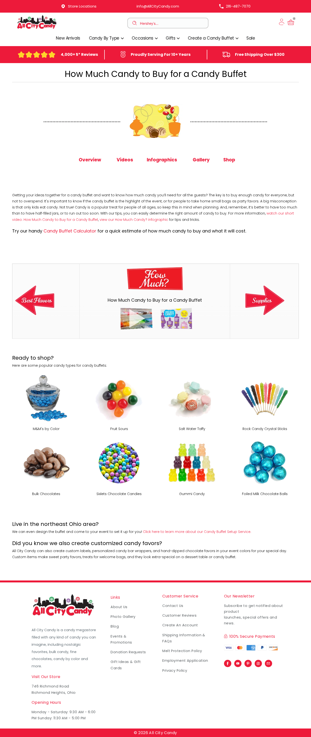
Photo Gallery (123, 616)
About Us (119, 607)
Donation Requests (128, 652)
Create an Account (180, 625)
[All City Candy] (37, 28)
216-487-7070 (238, 6)
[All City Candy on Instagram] (258, 662)
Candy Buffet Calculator (69, 231)
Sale (250, 38)
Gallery (201, 160)
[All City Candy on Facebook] (227, 662)
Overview (90, 160)
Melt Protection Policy (182, 650)
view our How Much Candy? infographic (134, 219)
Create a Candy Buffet (211, 38)
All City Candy (163, 733)
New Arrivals (68, 38)
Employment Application (185, 660)
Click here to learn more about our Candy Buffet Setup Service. (197, 531)
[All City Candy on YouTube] (238, 662)
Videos (125, 160)
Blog (115, 626)
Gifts (171, 38)
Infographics (162, 160)
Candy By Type (105, 38)
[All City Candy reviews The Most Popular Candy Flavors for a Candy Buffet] (34, 313)
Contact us (172, 605)
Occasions (143, 38)
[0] (290, 25)
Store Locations (82, 6)
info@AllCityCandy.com (158, 6)
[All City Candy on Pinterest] (248, 662)
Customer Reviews (179, 615)
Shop (229, 160)
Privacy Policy (174, 670)
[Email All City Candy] (268, 662)
